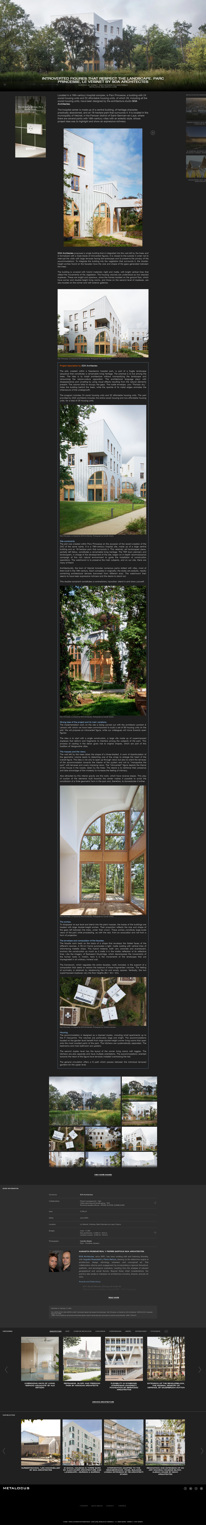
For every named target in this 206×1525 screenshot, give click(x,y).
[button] (6, 1370)
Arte (68, 1331)
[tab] (56, 1331)
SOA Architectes (65, 253)
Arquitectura (55, 1331)
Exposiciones (140, 1331)
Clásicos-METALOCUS (82, 1331)
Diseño (128, 1331)
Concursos (100, 1331)
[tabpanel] (103, 1370)
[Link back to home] (16, 1488)
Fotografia (155, 1331)
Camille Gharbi (86, 1241)
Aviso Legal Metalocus (98, 1521)
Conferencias (115, 1331)
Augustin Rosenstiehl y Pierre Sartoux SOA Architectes (111, 1251)
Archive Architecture (103, 1402)
